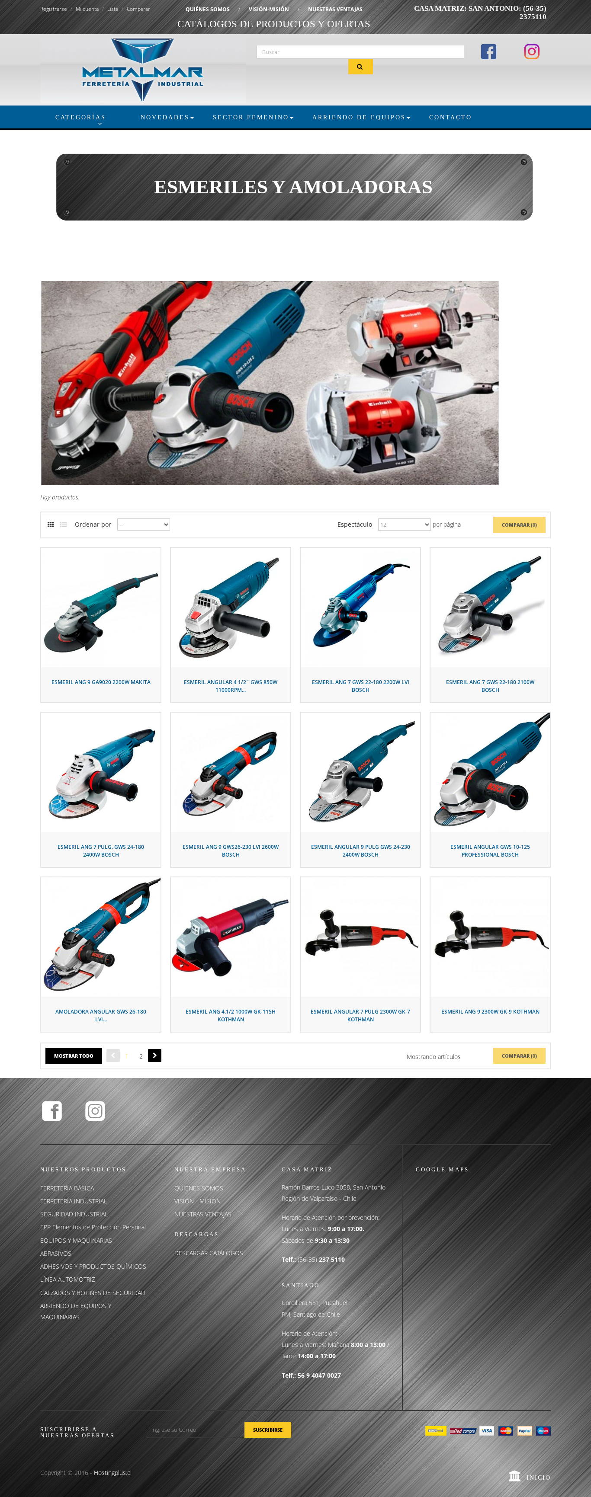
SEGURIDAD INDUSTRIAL (74, 1214)
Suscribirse (268, 1430)
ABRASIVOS (55, 1253)
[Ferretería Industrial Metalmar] (143, 69)
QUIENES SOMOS (198, 1188)
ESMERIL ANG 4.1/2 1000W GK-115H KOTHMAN (231, 1015)
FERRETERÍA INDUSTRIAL (73, 1201)
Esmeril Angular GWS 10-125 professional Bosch (490, 850)
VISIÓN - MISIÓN (197, 1201)
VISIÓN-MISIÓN (269, 9)
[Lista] (63, 524)
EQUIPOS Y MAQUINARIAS (76, 1240)
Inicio (539, 1478)
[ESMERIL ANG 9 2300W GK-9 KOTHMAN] (490, 936)
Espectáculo (354, 524)
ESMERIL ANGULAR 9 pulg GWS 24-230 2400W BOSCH (360, 850)
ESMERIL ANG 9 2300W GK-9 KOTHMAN (490, 1011)
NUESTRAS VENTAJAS (335, 9)
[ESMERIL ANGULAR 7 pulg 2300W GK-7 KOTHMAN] (360, 936)
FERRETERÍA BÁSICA (67, 1188)
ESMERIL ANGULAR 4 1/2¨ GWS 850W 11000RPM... (230, 686)
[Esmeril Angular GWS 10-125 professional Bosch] (490, 771)
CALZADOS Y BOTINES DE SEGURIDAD (92, 1293)
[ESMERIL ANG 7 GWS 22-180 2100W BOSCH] (490, 606)
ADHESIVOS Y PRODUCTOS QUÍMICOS (93, 1266)
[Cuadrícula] (50, 524)
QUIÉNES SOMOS (208, 9)
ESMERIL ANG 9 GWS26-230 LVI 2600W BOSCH (231, 850)
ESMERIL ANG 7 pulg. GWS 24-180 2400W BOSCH (101, 850)
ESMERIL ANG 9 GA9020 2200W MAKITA (101, 682)
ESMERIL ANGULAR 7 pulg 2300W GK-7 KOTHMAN (360, 1015)
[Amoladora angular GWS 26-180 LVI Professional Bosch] (101, 936)
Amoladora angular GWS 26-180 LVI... (100, 1015)
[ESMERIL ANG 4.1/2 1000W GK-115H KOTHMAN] (230, 936)
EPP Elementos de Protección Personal (93, 1227)
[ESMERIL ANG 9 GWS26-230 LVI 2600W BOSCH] (230, 771)
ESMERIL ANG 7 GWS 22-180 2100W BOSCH (490, 686)
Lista (112, 9)
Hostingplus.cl (113, 1472)
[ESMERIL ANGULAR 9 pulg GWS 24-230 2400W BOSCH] (360, 771)
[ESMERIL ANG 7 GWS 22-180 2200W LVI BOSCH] (360, 606)
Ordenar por (93, 524)
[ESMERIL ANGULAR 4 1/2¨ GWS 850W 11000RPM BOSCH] (230, 606)
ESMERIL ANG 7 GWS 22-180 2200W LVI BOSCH (360, 686)
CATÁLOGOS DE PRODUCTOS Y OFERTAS (273, 24)
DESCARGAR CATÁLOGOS (208, 1253)
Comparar (138, 9)
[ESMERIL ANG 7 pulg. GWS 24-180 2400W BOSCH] (101, 771)
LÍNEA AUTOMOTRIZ (67, 1279)
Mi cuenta (87, 9)
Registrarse (53, 9)
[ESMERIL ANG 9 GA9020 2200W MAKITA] (101, 606)
